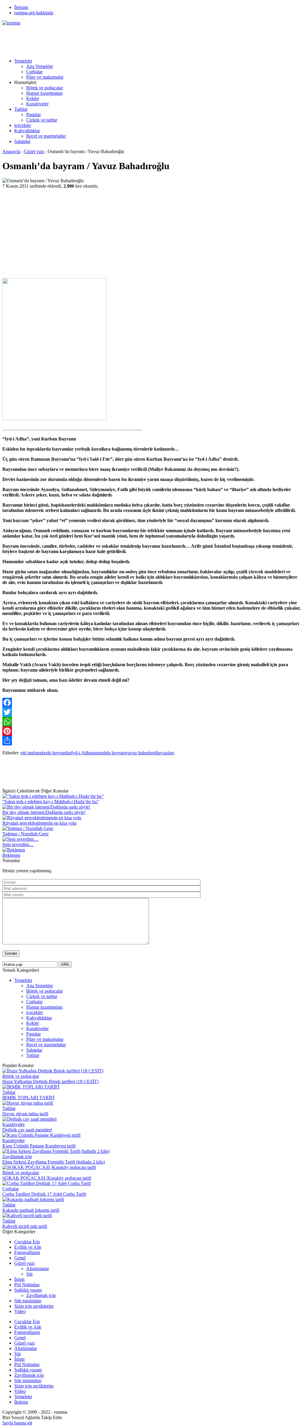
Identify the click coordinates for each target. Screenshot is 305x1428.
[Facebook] (152, 702)
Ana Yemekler (39, 66)
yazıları (167, 752)
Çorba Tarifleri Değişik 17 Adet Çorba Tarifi (44, 1194)
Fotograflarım (27, 1252)
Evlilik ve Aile (27, 1247)
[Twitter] (152, 712)
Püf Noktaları (27, 1284)
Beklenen (11, 855)
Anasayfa (11, 151)
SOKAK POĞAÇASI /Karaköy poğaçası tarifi (46, 1178)
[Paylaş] (152, 740)
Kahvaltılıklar (27, 130)
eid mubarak (32, 752)
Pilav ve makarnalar (44, 77)
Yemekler (23, 60)
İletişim (21, 7)
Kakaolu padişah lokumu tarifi (30, 1210)
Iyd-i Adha (81, 752)
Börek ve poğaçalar (44, 87)
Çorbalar (34, 71)
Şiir (29, 1273)
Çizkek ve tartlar (41, 119)
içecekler (22, 125)
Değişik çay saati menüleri (27, 1129)
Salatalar (22, 141)
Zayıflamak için (17, 1156)
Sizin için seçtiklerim (33, 1306)
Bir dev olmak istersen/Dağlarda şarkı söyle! (43, 812)
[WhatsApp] (152, 721)
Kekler (32, 98)
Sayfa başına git (17, 1422)
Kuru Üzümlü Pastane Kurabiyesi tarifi (39, 1145)
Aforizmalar (37, 1268)
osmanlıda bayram (108, 752)
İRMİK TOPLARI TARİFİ (28, 1097)
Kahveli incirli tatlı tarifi (24, 1226)
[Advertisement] (110, 39)
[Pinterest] (152, 731)
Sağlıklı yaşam (28, 1289)
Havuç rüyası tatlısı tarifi (25, 1113)
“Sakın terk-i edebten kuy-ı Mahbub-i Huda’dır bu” (50, 801)
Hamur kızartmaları (44, 93)
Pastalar (33, 114)
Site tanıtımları (27, 1300)
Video (20, 1311)
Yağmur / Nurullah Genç (25, 833)
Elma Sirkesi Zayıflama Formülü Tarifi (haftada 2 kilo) (53, 1161)
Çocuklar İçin (27, 1241)
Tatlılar (20, 109)
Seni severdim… (18, 844)
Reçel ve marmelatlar (46, 135)
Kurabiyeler (37, 103)
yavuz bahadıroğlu (143, 752)
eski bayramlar (57, 752)
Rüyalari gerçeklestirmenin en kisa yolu (39, 823)
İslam (19, 1279)
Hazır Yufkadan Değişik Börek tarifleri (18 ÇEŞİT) (50, 1081)
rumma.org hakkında (33, 12)
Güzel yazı (34, 151)
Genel (20, 1257)
